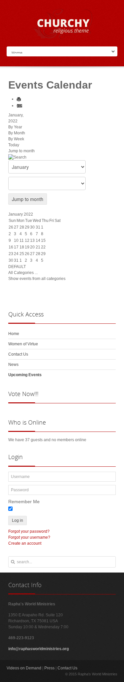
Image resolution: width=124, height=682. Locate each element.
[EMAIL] (20, 105)
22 (43, 247)
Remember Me (24, 501)
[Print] (20, 99)
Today (13, 145)
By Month (16, 133)
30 (11, 260)
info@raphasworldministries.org (38, 649)
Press (49, 668)
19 (27, 247)
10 (16, 240)
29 (43, 253)
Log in (17, 520)
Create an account (24, 543)
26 (27, 253)
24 (16, 253)
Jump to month (21, 151)
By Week (16, 139)
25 (22, 253)
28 (38, 253)
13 (32, 240)
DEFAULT (17, 266)
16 (11, 247)
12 (27, 240)
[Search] (17, 157)
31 (16, 260)
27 (32, 253)
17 (16, 247)
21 (38, 247)
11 (22, 240)
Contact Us (67, 668)
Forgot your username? (29, 537)
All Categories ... (23, 272)
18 (22, 247)
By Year (15, 127)
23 (11, 253)
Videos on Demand (24, 668)
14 (38, 240)
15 (43, 240)
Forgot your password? (29, 531)
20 (32, 247)
